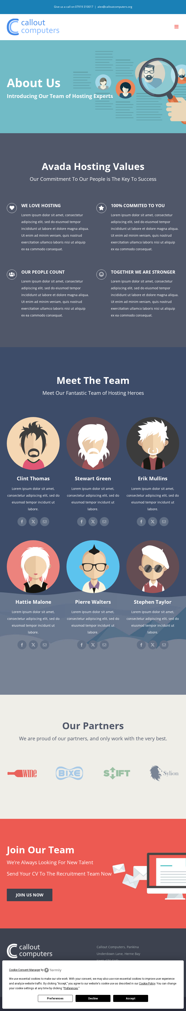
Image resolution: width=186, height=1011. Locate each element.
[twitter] (33, 521)
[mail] (44, 521)
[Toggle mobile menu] (176, 26)
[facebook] (22, 521)
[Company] (93, 86)
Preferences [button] (71, 988)
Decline (93, 998)
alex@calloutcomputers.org (115, 7)
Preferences (55, 998)
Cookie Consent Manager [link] (24, 970)
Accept (130, 998)
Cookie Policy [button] (147, 983)
